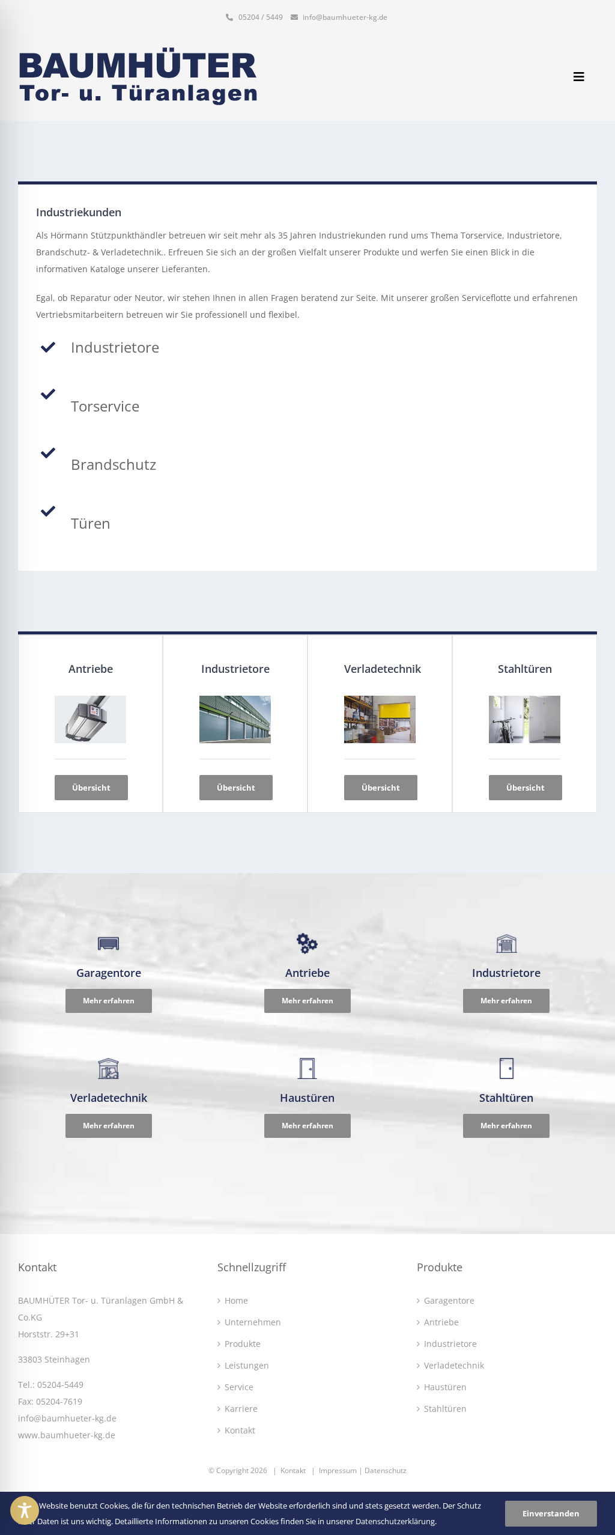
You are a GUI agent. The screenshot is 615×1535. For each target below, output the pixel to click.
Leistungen (247, 1365)
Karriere (241, 1408)
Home (236, 1300)
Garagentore (449, 1300)
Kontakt (240, 1430)
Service (239, 1387)
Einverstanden (551, 1513)
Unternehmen (253, 1322)
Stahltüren (445, 1408)
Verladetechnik (454, 1365)
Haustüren (445, 1387)
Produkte (243, 1343)
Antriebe (441, 1322)
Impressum (338, 1470)
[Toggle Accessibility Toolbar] (24, 1510)
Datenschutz (386, 1470)
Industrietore (450, 1343)
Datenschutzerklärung (395, 1521)
